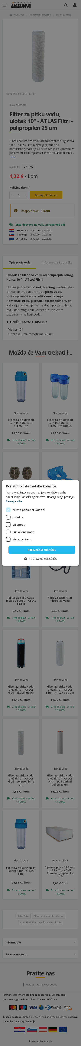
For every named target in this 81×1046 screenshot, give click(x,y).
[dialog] (40, 523)
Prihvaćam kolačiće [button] (42, 550)
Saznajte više (14, 501)
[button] (40, 559)
